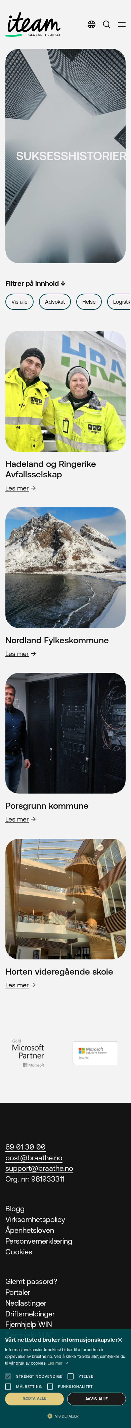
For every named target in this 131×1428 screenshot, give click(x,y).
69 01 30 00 (25, 1147)
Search (107, 24)
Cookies (18, 1252)
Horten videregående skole (59, 971)
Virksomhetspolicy (35, 1219)
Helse (89, 302)
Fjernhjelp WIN (28, 1324)
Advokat (55, 302)
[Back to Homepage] (32, 24)
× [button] (120, 1340)
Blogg (15, 1208)
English (87, 45)
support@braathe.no (39, 1168)
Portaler (17, 1292)
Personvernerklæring (38, 1241)
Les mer (17, 488)
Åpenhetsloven (29, 1230)
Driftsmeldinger (30, 1314)
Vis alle (19, 302)
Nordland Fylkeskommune (57, 640)
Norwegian (93, 60)
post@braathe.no (33, 1158)
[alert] (65, 1378)
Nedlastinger (25, 1303)
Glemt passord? (31, 1281)
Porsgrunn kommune (47, 805)
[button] (65, 1416)
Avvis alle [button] (96, 1399)
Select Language (91, 24)
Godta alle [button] (34, 1398)
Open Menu (122, 24)
